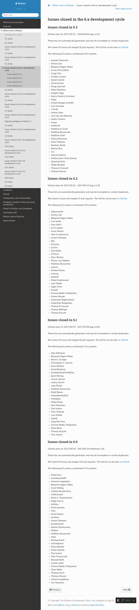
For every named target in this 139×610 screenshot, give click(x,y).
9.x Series (9, 39)
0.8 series (8, 186)
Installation (7, 190)
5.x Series (9, 90)
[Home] (49, 5)
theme (75, 605)
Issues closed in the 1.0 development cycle (20, 141)
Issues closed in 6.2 (14, 78)
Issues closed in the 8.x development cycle (20, 48)
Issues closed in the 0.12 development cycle (15, 162)
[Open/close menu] (1, 31)
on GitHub (123, 47)
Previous (55, 590)
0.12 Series (9, 157)
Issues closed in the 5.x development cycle (20, 95)
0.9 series (8, 182)
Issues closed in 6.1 (14, 82)
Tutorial (6, 194)
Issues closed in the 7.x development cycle (20, 58)
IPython (21, 3)
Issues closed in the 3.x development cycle (20, 116)
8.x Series (9, 43)
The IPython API (10, 213)
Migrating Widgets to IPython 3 (18, 121)
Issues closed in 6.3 (14, 74)
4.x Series (9, 100)
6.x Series (9, 64)
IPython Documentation (13, 22)
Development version (14, 35)
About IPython (9, 221)
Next (125, 590)
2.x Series (9, 125)
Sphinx (61, 605)
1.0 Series (9, 136)
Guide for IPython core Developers (17, 209)
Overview (7, 26)
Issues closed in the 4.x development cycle (20, 105)
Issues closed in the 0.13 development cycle (15, 151)
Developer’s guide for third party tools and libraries (19, 203)
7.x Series (9, 53)
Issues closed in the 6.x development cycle (20, 69)
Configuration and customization (17, 198)
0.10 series (9, 178)
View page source (123, 9)
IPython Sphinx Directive (13, 217)
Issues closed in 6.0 (14, 86)
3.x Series (9, 111)
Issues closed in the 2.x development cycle (20, 130)
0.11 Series (9, 167)
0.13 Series (9, 146)
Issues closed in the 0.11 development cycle (15, 172)
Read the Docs (97, 605)
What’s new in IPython (12, 31)
